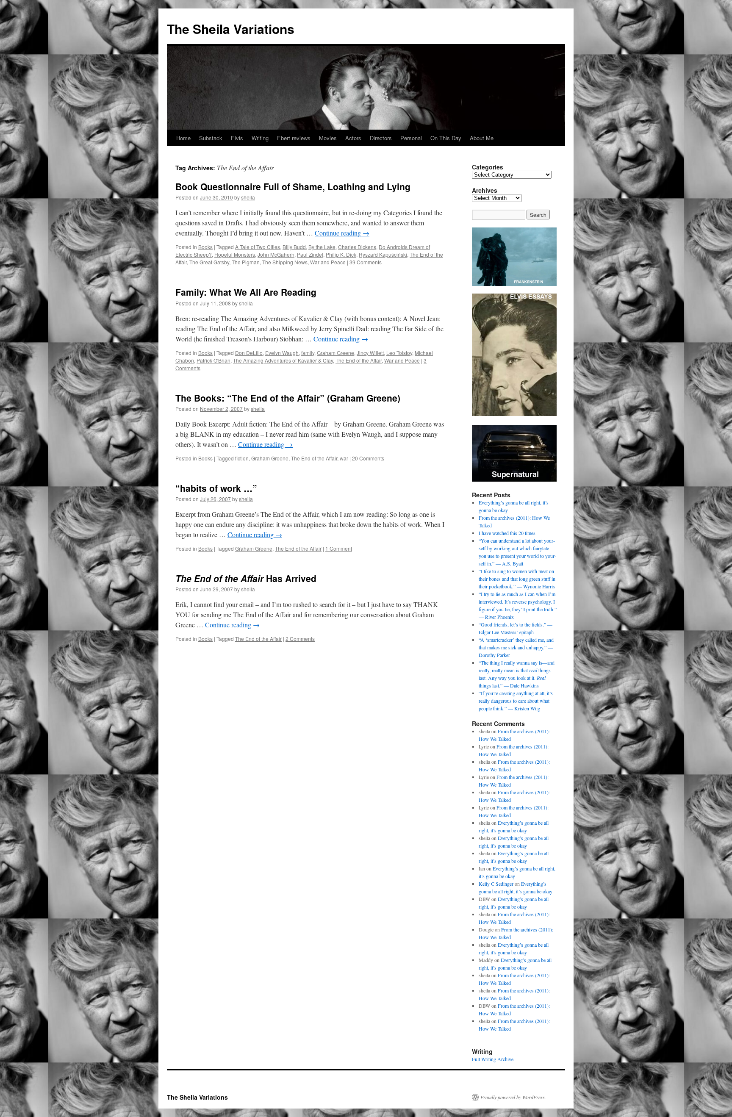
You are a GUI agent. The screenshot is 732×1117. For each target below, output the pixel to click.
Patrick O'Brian (213, 360)
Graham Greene (335, 352)
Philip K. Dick (341, 254)
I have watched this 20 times (507, 532)
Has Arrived (245, 578)
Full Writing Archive (492, 1059)
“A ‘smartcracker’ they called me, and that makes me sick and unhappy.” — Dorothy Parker (516, 647)
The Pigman (246, 262)
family (307, 352)
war (344, 458)
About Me (482, 138)
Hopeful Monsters (234, 254)
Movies (328, 138)
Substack (210, 138)
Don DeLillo (249, 352)
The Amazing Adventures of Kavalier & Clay (283, 360)
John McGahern (276, 254)
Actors (353, 138)
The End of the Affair (359, 360)
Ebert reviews (294, 138)
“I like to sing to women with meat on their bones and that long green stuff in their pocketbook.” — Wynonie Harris (517, 579)
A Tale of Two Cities (257, 246)
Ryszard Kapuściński (383, 254)
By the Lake (322, 246)
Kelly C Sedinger (496, 883)
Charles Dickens (357, 246)
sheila (248, 197)
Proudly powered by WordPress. (513, 1097)
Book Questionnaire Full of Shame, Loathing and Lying (292, 186)
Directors (381, 138)
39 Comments (365, 262)
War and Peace (328, 262)
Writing (260, 138)
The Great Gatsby (209, 262)
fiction (242, 458)
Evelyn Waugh (282, 352)
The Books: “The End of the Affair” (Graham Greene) (287, 397)
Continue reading (342, 232)
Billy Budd (294, 246)
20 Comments (368, 458)
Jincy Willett (370, 352)
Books (205, 246)
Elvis (237, 138)
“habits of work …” (216, 488)
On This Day (445, 138)
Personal (411, 138)
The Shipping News (285, 262)
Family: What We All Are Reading (245, 291)
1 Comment (338, 548)
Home (183, 138)
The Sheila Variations (230, 28)
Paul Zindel (310, 254)
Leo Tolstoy (399, 352)
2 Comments (300, 638)
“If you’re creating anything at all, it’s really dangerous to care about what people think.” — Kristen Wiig (516, 701)
